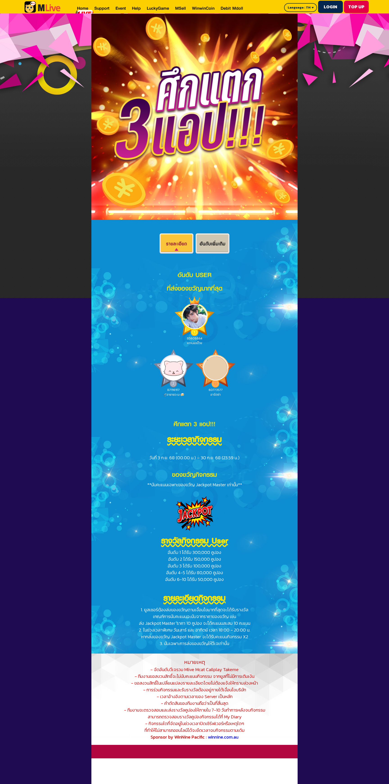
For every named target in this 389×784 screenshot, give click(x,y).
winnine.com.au (223, 737)
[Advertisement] (189, 768)
